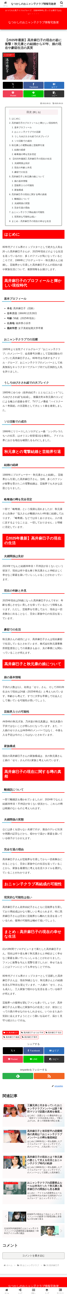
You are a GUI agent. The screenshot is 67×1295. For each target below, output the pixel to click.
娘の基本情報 (20, 181)
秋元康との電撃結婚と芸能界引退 (28, 145)
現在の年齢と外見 (23, 167)
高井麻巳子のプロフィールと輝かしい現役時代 (34, 123)
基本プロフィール (23, 127)
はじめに (16, 118)
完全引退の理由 (22, 207)
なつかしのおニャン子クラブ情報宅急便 (33, 3)
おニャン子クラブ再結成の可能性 (28, 212)
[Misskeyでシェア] (56, 968)
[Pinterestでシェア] (18, 985)
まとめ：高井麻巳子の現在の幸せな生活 (31, 221)
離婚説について (22, 199)
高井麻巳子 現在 (55, 1033)
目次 (29, 112)
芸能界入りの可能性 (24, 185)
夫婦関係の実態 (22, 203)
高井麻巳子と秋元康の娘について (28, 176)
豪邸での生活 (20, 172)
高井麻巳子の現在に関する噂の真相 (29, 194)
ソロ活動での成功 (23, 141)
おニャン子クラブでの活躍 (27, 132)
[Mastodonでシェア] (26, 968)
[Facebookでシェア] (11, 976)
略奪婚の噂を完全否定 (25, 154)
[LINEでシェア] (56, 976)
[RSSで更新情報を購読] (49, 1076)
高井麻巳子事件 (30, 1037)
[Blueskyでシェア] (41, 968)
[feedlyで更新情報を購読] (17, 1076)
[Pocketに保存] (41, 976)
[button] (54, 93)
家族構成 (18, 190)
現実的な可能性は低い (25, 216)
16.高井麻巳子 (12, 1033)
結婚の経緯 (19, 149)
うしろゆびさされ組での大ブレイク (31, 136)
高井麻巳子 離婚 (12, 1037)
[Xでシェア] (11, 968)
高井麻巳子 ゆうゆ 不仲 (33, 1033)
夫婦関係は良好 (22, 163)
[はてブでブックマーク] (26, 976)
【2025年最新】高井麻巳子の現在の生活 (32, 158)
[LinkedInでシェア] (33, 985)
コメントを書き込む (33, 1255)
